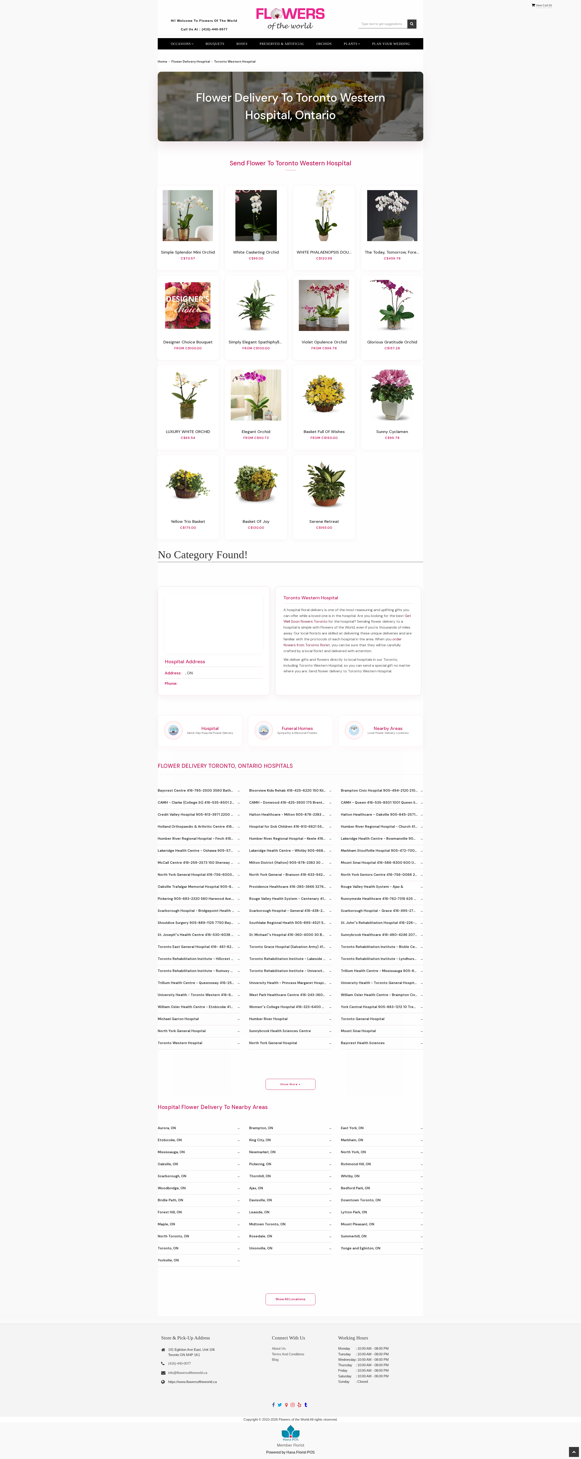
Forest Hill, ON (170, 1212)
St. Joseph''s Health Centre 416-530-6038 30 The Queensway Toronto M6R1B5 (199, 935)
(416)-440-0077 (215, 29)
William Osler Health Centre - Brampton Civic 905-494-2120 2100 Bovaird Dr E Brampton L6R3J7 (382, 995)
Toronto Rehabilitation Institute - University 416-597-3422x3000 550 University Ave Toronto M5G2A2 (290, 971)
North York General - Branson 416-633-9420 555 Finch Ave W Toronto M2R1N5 (290, 874)
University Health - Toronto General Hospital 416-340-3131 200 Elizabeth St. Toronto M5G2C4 (382, 983)
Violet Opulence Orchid (324, 342)
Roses (242, 44)
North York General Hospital (182, 1031)
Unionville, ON (260, 1248)
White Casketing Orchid (256, 252)
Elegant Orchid (256, 431)
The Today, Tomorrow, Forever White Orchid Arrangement (392, 252)
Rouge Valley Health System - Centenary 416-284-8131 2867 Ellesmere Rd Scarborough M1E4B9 (290, 898)
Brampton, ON (261, 1128)
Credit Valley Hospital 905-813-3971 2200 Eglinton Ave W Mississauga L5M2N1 (199, 814)
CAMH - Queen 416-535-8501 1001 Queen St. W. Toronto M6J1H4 (382, 802)
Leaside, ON (259, 1212)
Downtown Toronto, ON (361, 1200)
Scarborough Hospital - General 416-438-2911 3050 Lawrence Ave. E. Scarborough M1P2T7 (290, 910)
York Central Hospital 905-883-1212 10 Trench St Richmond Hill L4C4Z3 (382, 1007)
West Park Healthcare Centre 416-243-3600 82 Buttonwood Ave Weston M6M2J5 (290, 995)
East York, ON (352, 1128)
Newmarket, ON (262, 1152)
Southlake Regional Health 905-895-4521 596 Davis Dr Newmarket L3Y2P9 (290, 922)
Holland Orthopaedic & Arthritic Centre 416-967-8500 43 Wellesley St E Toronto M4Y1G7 (199, 826)
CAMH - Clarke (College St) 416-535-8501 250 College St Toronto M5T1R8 (199, 802)
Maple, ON (166, 1224)
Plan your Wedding (391, 44)
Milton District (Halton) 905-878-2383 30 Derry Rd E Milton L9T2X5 (290, 862)
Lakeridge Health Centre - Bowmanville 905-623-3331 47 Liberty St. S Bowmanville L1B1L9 (382, 838)
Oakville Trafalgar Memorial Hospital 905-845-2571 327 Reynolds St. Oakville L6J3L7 (199, 886)
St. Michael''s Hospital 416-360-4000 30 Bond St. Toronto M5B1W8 (290, 935)
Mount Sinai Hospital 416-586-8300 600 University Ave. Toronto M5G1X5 (382, 862)
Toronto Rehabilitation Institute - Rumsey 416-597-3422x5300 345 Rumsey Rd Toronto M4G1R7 (199, 971)
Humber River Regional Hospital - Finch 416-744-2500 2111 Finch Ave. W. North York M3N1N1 (199, 838)
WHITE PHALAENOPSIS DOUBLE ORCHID (324, 252)
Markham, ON (352, 1140)
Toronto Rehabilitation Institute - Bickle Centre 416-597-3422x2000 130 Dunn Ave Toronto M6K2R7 (382, 947)
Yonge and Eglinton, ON (360, 1248)
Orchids (324, 44)
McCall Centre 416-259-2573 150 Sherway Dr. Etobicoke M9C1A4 (199, 862)
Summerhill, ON (354, 1236)
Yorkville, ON (168, 1260)
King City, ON (260, 1140)
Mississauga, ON (171, 1152)
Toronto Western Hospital (180, 1043)
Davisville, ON (260, 1200)
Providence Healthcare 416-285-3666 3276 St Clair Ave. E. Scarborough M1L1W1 (290, 886)
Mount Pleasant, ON (357, 1224)
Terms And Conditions (288, 1354)
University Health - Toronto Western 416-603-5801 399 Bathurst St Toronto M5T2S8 (199, 995)
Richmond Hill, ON (356, 1164)
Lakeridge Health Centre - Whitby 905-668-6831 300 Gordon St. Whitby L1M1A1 (290, 850)
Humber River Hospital (268, 1019)
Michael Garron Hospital (178, 1019)
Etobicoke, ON (170, 1140)
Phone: (171, 683)
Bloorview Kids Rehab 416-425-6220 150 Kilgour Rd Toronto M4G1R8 (290, 790)
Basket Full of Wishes (324, 431)
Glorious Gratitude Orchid (392, 342)
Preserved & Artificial (282, 44)
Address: (173, 673)
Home (162, 61)
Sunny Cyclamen (392, 431)
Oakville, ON (168, 1164)
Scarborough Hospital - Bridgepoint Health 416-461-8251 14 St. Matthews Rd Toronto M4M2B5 (199, 910)
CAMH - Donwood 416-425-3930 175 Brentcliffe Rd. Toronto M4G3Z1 (290, 802)
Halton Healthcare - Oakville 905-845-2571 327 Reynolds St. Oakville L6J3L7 (382, 814)
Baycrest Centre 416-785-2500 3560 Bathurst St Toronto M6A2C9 (199, 790)
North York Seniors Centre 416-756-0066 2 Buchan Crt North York (382, 874)
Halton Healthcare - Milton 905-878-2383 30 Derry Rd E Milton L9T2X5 (290, 814)
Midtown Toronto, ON (267, 1224)
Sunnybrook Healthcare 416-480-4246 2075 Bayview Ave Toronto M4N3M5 (382, 935)
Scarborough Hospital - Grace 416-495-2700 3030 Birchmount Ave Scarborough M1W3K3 (382, 910)
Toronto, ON (168, 1248)
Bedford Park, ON (355, 1188)
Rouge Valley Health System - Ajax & (372, 886)
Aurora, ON (167, 1128)
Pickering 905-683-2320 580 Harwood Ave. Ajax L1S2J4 (199, 898)
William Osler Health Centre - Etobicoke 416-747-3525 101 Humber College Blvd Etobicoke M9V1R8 (199, 1007)
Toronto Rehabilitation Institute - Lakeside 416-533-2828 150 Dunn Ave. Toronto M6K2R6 (290, 959)
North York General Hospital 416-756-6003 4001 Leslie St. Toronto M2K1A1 (199, 874)
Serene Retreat (324, 521)
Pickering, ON (260, 1164)
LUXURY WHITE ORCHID (188, 431)
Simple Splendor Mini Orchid (188, 252)
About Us (279, 1348)
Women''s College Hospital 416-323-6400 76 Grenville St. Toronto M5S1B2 (290, 1007)
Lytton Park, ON (354, 1212)
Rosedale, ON (260, 1236)
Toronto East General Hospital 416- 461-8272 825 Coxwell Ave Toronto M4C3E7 (199, 947)
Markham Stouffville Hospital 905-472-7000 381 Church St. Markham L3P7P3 (382, 850)
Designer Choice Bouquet (188, 342)
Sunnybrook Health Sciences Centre (280, 1031)
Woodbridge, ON (172, 1188)
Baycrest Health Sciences (363, 1043)
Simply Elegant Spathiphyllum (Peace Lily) (256, 342)
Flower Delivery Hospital (190, 61)
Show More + (290, 1084)
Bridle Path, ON (170, 1200)
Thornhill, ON (260, 1176)
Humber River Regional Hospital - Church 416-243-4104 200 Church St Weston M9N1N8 (382, 826)
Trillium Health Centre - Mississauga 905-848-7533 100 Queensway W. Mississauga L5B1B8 (382, 971)
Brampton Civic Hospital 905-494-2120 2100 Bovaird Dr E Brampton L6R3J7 (382, 790)
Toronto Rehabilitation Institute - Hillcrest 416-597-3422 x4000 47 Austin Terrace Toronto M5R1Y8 (199, 959)
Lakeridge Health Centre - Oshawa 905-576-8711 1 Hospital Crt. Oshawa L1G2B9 (199, 850)
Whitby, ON (350, 1176)
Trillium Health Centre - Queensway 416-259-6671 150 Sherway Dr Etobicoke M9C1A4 (199, 983)
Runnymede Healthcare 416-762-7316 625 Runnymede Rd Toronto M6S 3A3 (382, 898)
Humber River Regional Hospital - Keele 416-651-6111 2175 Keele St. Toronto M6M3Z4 (290, 838)
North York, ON (353, 1152)
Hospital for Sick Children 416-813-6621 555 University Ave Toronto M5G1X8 (290, 826)
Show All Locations (290, 1299)
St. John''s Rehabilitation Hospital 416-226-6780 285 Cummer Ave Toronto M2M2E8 (382, 922)
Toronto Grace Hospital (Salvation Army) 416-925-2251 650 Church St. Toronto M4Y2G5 (290, 947)
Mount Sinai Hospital (358, 1031)
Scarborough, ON (172, 1176)
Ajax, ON (256, 1188)
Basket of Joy (256, 521)
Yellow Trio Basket (188, 521)
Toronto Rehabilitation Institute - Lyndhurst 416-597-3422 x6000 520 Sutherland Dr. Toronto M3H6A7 (382, 959)
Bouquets (215, 44)
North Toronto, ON (173, 1236)
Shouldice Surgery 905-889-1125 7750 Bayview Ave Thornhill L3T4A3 (199, 922)
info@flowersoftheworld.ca (187, 1373)
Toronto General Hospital (362, 1019)
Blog (275, 1359)
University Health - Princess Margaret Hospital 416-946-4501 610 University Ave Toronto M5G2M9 (290, 983)
